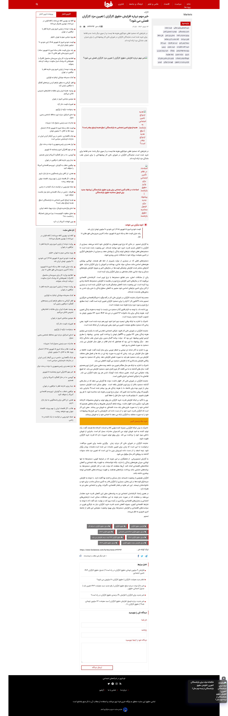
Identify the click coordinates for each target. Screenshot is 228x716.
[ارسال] (85, 26)
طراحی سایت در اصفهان (182, 62)
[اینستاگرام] (116, 684)
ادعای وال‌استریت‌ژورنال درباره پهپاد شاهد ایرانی (56, 208)
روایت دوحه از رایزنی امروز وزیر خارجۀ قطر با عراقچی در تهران (57, 30)
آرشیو (101, 690)
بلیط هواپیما (170, 54)
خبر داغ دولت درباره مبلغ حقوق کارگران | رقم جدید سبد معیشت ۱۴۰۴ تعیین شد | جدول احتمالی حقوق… (113, 587)
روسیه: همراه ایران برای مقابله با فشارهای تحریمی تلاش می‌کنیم (55, 92)
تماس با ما (112, 690)
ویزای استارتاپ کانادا (183, 35)
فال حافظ (160, 35)
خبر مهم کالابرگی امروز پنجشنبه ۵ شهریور (59, 149)
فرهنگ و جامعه (136, 4)
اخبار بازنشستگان (184, 31)
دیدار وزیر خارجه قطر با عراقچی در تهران (59, 160)
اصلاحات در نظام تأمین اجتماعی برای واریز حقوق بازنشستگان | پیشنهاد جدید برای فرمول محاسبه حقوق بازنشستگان (110, 191)
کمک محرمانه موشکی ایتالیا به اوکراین (59, 77)
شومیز (160, 62)
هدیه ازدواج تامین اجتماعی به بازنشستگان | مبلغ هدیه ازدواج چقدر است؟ (109, 127)
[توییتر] (142, 556)
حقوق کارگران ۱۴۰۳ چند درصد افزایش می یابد (106, 537)
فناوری (121, 4)
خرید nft (163, 43)
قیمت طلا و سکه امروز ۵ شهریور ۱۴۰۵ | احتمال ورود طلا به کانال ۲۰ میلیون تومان (57, 129)
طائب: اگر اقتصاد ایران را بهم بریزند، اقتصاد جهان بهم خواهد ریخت (56, 180)
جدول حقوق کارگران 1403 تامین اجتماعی (131, 532)
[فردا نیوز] (108, 4)
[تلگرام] (146, 556)
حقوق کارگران (120, 526)
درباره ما (123, 690)
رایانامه (144, 630)
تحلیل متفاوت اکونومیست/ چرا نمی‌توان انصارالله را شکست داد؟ (55, 215)
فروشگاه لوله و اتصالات (182, 58)
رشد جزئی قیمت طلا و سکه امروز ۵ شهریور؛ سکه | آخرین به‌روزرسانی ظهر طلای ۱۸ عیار (55, 52)
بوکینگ (172, 50)
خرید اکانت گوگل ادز (183, 47)
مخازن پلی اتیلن (170, 35)
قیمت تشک (168, 28)
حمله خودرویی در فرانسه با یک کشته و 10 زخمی (56, 186)
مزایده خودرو (179, 54)
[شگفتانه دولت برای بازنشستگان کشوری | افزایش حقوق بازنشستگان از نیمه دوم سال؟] (220, 691)
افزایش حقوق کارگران (138, 526)
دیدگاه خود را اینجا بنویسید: (136, 640)
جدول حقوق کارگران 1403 (136, 537)
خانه (189, 4)
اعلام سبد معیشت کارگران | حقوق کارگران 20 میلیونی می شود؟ (120, 579)
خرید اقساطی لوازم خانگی (181, 28)
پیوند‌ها (187, 7)
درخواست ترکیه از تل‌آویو (64, 109)
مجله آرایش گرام (184, 43)
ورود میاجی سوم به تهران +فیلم (62, 37)
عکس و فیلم (153, 4)
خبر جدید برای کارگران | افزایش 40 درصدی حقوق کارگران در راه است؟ (117, 595)
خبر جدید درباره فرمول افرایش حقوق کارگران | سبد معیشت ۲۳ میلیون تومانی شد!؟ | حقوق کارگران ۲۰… (114, 603)
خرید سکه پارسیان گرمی (138, 421)
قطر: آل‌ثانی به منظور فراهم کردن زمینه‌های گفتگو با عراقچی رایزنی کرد (55, 84)
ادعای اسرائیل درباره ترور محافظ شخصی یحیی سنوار (56, 116)
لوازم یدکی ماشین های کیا (166, 58)
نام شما (144, 620)
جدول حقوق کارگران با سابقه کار (98, 526)
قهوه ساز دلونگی (168, 62)
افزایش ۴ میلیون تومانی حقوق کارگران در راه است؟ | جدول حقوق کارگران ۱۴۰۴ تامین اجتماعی (114, 572)
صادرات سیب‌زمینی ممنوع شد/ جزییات (59, 122)
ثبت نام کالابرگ (172, 43)
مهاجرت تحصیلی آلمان (170, 31)
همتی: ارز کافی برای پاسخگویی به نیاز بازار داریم (56, 173)
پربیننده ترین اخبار (46, 14)
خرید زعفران (171, 47)
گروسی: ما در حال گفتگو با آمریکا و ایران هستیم (56, 154)
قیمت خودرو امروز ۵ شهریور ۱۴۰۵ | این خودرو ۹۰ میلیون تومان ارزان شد (114, 229)
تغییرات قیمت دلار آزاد (65, 104)
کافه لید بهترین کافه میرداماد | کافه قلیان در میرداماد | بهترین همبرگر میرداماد (58, 22)
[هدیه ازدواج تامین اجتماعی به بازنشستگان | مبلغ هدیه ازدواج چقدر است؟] (141, 127)
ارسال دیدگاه (97, 667)
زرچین (164, 47)
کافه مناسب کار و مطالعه (172, 39)
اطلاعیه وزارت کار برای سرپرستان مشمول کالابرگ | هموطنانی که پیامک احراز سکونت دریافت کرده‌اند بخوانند (55, 61)
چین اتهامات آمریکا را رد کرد (63, 221)
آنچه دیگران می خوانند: (134, 225)
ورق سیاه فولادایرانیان (183, 50)
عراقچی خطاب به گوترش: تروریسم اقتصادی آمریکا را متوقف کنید (55, 167)
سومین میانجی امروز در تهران (62, 99)
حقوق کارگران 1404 (105, 532)
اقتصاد (167, 4)
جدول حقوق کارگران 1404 (107, 543)
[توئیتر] (108, 684)
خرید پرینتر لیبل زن (162, 50)
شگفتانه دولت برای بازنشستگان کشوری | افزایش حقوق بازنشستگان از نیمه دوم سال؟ (202, 685)
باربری (187, 54)
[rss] (119, 684)
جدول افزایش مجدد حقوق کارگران (134, 543)
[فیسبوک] (139, 556)
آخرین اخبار (66, 14)
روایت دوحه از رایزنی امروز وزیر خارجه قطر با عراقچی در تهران (57, 71)
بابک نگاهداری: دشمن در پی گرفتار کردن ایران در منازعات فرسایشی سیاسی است (55, 138)
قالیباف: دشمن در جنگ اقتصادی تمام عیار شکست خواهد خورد (55, 193)
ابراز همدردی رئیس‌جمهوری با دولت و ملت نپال (56, 144)
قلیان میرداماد (185, 39)
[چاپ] (81, 26)
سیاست (178, 4)
